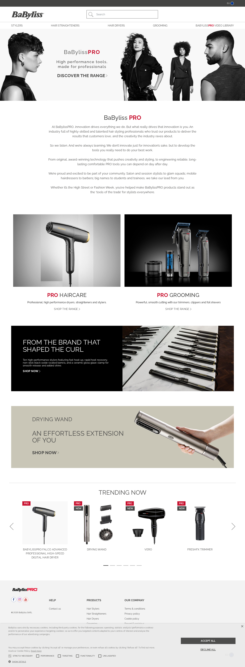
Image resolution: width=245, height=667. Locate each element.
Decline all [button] (208, 649)
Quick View (45, 539)
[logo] (25, 590)
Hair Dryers (93, 618)
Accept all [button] (208, 641)
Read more (36, 651)
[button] (82, 661)
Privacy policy (132, 613)
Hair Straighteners (96, 613)
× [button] (242, 626)
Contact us (55, 608)
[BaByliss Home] (28, 15)
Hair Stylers (93, 608)
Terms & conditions (134, 608)
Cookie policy (131, 618)
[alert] (122, 645)
